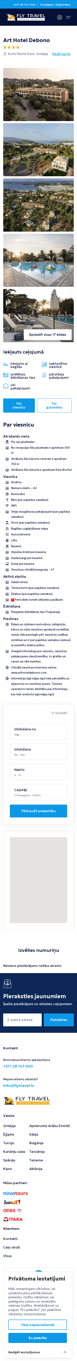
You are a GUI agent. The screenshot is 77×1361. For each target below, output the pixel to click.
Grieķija (9, 1126)
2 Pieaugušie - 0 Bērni (27, 795)
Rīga (17, 734)
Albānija (35, 1169)
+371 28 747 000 (24, 4)
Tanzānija (37, 1151)
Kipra (7, 1169)
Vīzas (7, 1256)
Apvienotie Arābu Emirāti (49, 1126)
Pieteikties (58, 1020)
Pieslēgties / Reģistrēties (55, 4)
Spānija (9, 1160)
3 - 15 (17, 775)
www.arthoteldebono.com (29, 672)
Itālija (33, 1134)
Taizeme (36, 1160)
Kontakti (10, 1238)
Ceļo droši (11, 1247)
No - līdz (19, 754)
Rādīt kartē (61, 54)
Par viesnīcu (19, 405)
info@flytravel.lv (18, 1085)
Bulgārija (36, 1143)
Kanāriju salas (14, 1151)
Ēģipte (8, 1134)
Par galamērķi (54, 405)
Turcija (8, 1143)
